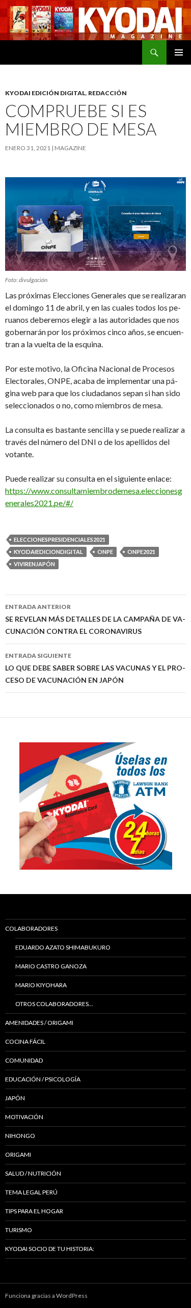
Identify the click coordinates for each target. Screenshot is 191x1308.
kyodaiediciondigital (48, 551)
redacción (107, 93)
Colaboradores (31, 928)
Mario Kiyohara (41, 985)
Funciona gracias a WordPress (46, 1295)
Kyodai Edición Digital (45, 93)
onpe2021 (141, 551)
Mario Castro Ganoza (51, 966)
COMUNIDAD (24, 1060)
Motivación (24, 1117)
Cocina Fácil (25, 1041)
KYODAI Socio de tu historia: (50, 1249)
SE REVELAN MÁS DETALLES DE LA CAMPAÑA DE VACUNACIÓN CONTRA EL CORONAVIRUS (95, 619)
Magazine (70, 148)
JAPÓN (15, 1098)
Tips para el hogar (34, 1211)
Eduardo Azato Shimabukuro (63, 947)
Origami (18, 1154)
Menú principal (179, 52)
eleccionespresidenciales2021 (59, 539)
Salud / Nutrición (33, 1173)
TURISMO (18, 1230)
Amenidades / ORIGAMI (39, 1022)
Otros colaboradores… (54, 1004)
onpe (105, 551)
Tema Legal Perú (31, 1192)
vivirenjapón (34, 564)
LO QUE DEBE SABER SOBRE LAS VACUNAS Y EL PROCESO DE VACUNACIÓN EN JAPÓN (95, 668)
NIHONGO (20, 1135)
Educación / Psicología (42, 1079)
